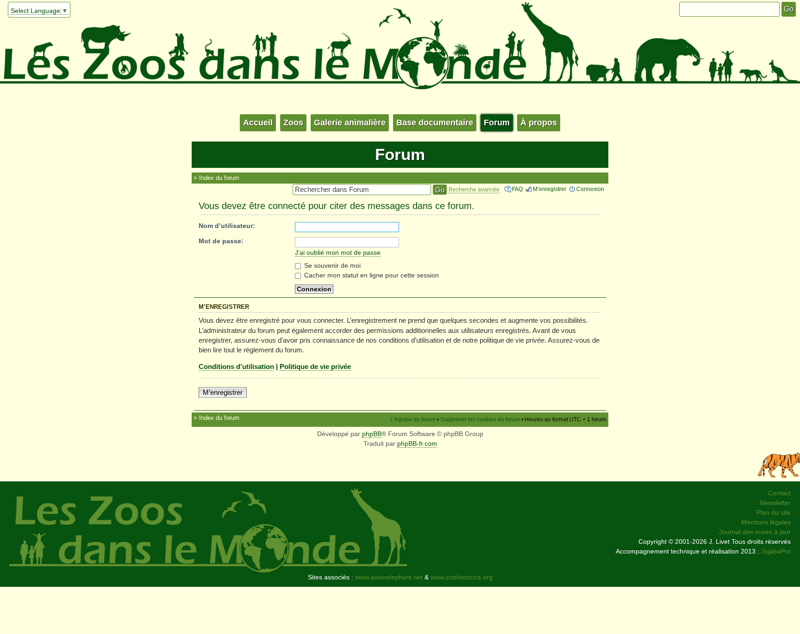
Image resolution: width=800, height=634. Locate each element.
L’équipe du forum (413, 419)
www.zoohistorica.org (462, 577)
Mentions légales (766, 522)
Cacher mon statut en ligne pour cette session (370, 275)
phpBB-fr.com (417, 443)
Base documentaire (434, 122)
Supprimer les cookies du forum (480, 419)
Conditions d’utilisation (236, 366)
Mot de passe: (221, 241)
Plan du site (773, 512)
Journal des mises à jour (755, 532)
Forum (497, 122)
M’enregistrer (549, 189)
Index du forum (219, 177)
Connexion (590, 189)
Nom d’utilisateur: (227, 225)
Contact (779, 493)
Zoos (293, 122)
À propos (538, 122)
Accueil (258, 122)
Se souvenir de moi (331, 265)
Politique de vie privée (315, 366)
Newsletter (775, 502)
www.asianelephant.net (389, 577)
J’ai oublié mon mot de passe (338, 252)
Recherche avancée (474, 189)
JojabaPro (776, 551)
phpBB (371, 433)
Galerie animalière (350, 122)
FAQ (517, 189)
